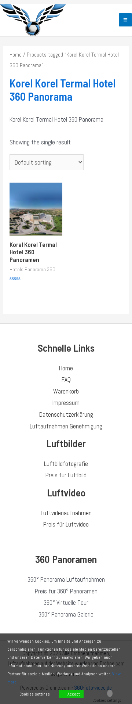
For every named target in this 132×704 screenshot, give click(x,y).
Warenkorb (66, 391)
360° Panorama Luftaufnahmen (66, 579)
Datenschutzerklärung (66, 414)
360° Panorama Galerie (66, 614)
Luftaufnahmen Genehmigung (66, 426)
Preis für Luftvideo (66, 524)
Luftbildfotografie (66, 464)
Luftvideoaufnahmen (66, 513)
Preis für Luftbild (66, 475)
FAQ (66, 380)
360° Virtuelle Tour (66, 603)
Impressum (66, 403)
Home (16, 54)
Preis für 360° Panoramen (66, 591)
